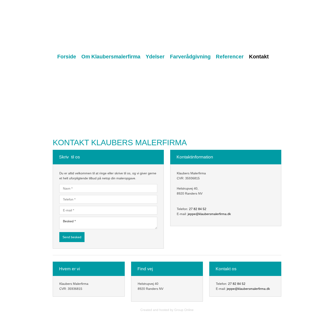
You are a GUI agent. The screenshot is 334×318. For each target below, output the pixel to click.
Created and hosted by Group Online (167, 310)
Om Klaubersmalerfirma (110, 57)
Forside (66, 57)
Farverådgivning (190, 57)
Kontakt (259, 57)
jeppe (231, 288)
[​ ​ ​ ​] (250, 32)
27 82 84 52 (197, 209)
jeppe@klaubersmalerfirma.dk (209, 214)
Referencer (230, 57)
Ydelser (155, 57)
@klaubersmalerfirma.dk (252, 288)
